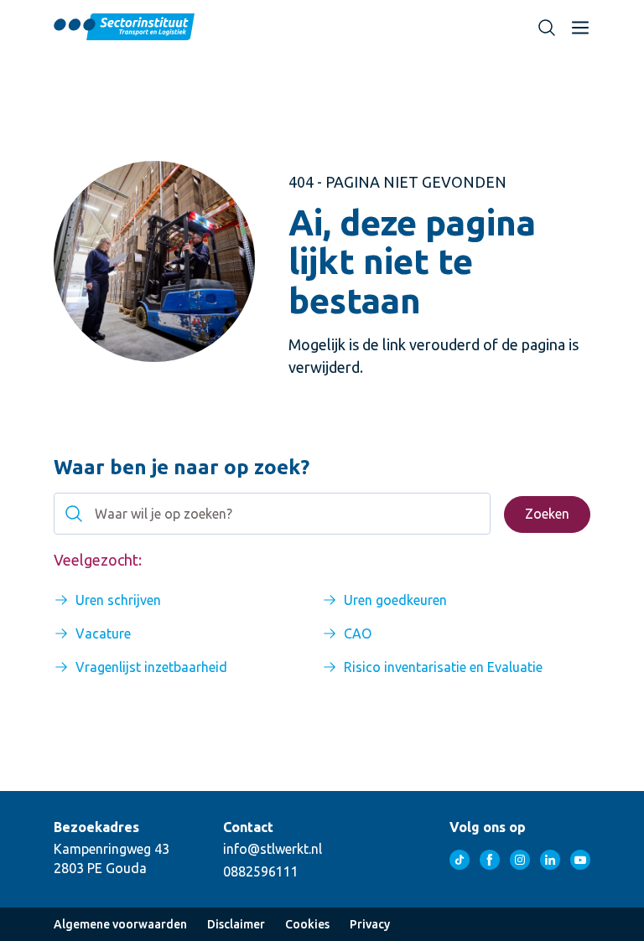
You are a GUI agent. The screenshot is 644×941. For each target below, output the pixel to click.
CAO (357, 633)
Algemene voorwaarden (120, 924)
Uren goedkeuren (395, 600)
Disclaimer (236, 924)
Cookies (307, 924)
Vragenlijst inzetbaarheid (151, 667)
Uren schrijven (118, 600)
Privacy (370, 924)
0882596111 (261, 871)
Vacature (103, 633)
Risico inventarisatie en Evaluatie (443, 667)
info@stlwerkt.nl (272, 848)
